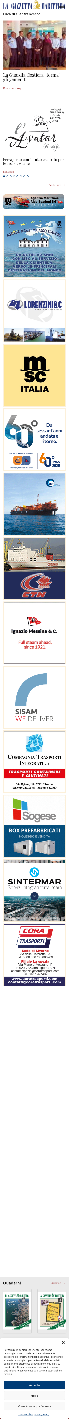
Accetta (34, 1385)
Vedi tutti (55, 185)
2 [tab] (7, 176)
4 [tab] (14, 176)
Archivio (56, 1283)
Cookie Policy (25, 1414)
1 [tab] (4, 176)
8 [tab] (28, 176)
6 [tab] (21, 176)
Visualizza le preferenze (34, 1406)
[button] (63, 1342)
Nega (34, 1396)
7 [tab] (24, 176)
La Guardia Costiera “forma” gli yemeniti (31, 77)
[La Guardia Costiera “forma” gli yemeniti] (34, 45)
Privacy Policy (41, 1414)
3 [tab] (11, 176)
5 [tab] (17, 176)
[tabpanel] (34, 166)
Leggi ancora (34, 166)
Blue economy (12, 88)
